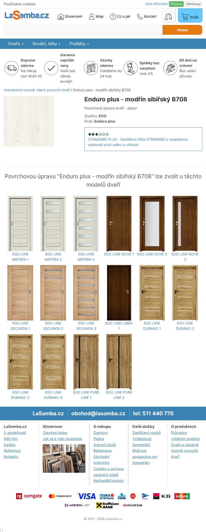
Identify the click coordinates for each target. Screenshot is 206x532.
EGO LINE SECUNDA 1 (20, 326)
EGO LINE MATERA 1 (20, 256)
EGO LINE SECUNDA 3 (86, 326)
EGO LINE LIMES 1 (119, 326)
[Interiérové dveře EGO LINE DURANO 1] (152, 292)
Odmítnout (193, 4)
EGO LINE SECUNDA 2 (53, 326)
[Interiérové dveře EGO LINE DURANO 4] (53, 362)
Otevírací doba (55, 432)
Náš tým (11, 438)
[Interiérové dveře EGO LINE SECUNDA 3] (86, 292)
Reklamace (102, 450)
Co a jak (123, 16)
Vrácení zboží (104, 444)
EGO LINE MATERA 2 (53, 256)
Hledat (182, 30)
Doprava (100, 432)
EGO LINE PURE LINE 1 (86, 395)
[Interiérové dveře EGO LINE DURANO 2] (185, 292)
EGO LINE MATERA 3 (86, 256)
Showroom (73, 16)
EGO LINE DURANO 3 (20, 395)
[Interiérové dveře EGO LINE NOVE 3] (185, 223)
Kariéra (9, 444)
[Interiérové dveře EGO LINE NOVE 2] (152, 223)
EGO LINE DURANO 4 (53, 395)
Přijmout (176, 4)
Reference (12, 450)
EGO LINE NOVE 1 (119, 254)
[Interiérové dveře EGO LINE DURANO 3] (20, 362)
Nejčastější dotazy (108, 480)
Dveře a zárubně (184, 444)
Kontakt (150, 16)
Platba (98, 438)
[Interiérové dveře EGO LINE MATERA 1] (20, 223)
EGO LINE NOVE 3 (185, 256)
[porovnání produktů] (168, 15)
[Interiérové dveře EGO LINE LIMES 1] (119, 292)
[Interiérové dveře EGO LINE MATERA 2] (53, 223)
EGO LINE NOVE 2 (152, 254)
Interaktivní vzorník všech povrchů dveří (37, 90)
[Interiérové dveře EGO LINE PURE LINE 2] (119, 362)
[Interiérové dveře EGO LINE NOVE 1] (119, 223)
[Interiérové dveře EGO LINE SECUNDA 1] (20, 292)
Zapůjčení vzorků (146, 432)
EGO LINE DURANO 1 (152, 326)
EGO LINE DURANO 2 (185, 326)
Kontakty (11, 456)
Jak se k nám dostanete (62, 438)
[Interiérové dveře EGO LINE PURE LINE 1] (86, 362)
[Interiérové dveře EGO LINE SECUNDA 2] (53, 292)
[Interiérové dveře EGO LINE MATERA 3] (86, 223)
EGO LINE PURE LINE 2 (119, 395)
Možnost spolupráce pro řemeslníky (144, 456)
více (156, 4)
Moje (99, 16)
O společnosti (15, 432)
